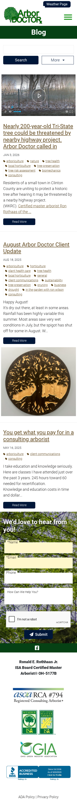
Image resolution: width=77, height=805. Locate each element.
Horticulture (38, 266)
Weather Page (56, 4)
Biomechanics (51, 170)
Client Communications (23, 280)
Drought (13, 289)
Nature (34, 161)
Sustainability (54, 280)
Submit (41, 634)
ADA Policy (26, 797)
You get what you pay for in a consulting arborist (38, 435)
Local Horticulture (19, 166)
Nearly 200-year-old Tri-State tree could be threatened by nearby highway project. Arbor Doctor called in (38, 136)
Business (60, 285)
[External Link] (38, 773)
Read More (19, 221)
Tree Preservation (48, 166)
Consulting (15, 175)
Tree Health (53, 161)
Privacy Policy (48, 797)
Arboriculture (15, 161)
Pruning (42, 285)
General (42, 275)
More (56, 60)
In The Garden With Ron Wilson (45, 289)
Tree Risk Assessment (22, 170)
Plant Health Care (19, 271)
